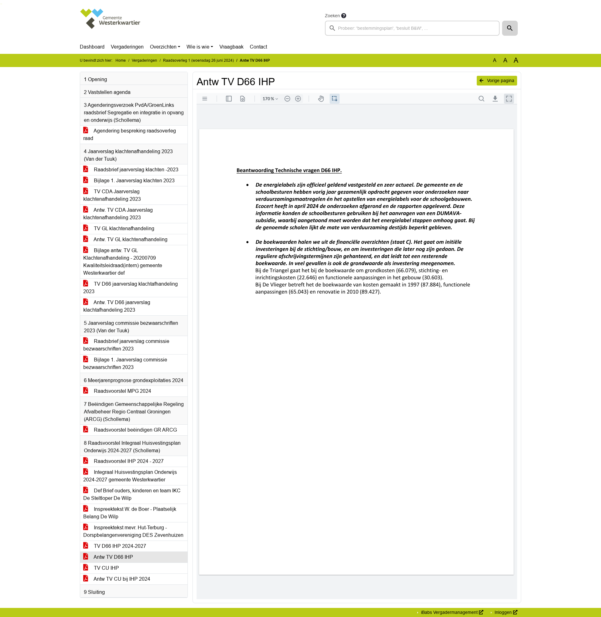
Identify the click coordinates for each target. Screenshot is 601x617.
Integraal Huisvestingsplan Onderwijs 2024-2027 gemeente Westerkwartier (130, 475)
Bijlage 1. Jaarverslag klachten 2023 (134, 180)
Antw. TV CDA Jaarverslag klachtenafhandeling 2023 (118, 213)
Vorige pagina (500, 80)
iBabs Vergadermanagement (449, 612)
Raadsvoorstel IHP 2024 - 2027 (128, 461)
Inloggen (503, 612)
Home (121, 60)
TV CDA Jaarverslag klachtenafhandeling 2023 (112, 195)
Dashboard (92, 46)
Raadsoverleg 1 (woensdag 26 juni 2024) (198, 60)
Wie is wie (198, 46)
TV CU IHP (106, 568)
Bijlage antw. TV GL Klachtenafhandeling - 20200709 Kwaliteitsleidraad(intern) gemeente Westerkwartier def (122, 262)
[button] (510, 28)
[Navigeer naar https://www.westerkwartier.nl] (110, 24)
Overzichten (163, 46)
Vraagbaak (231, 46)
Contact (258, 46)
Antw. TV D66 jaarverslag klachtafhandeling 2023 (116, 306)
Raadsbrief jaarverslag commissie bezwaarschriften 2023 (126, 345)
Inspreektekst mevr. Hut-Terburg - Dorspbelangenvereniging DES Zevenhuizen (133, 531)
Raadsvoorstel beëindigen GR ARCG (135, 430)
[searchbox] (412, 28)
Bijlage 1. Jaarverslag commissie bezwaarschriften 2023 (125, 363)
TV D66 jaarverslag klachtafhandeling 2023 (130, 287)
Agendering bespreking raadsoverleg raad (129, 134)
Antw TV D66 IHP (113, 557)
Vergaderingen (127, 46)
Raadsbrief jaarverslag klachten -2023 (135, 169)
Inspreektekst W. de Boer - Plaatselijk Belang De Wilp (129, 512)
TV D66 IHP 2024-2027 (119, 546)
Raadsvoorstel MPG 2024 (122, 391)
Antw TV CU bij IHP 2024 (121, 579)
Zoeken (332, 15)
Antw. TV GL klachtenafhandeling (130, 239)
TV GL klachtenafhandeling (123, 228)
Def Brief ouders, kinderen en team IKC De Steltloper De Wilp (132, 494)
